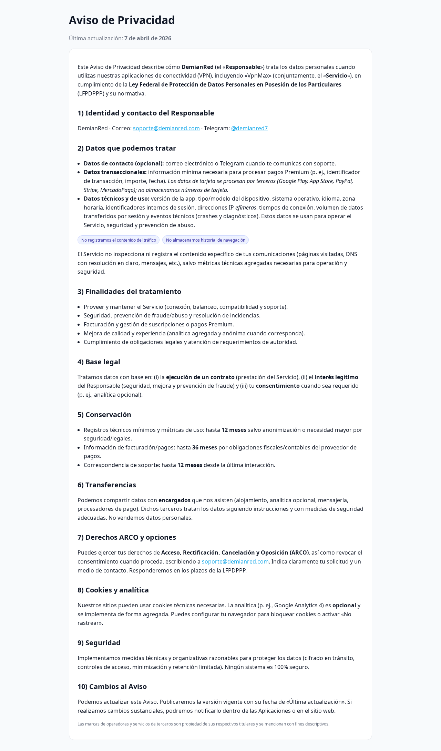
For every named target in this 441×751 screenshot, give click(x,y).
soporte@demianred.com (166, 128)
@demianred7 (249, 128)
